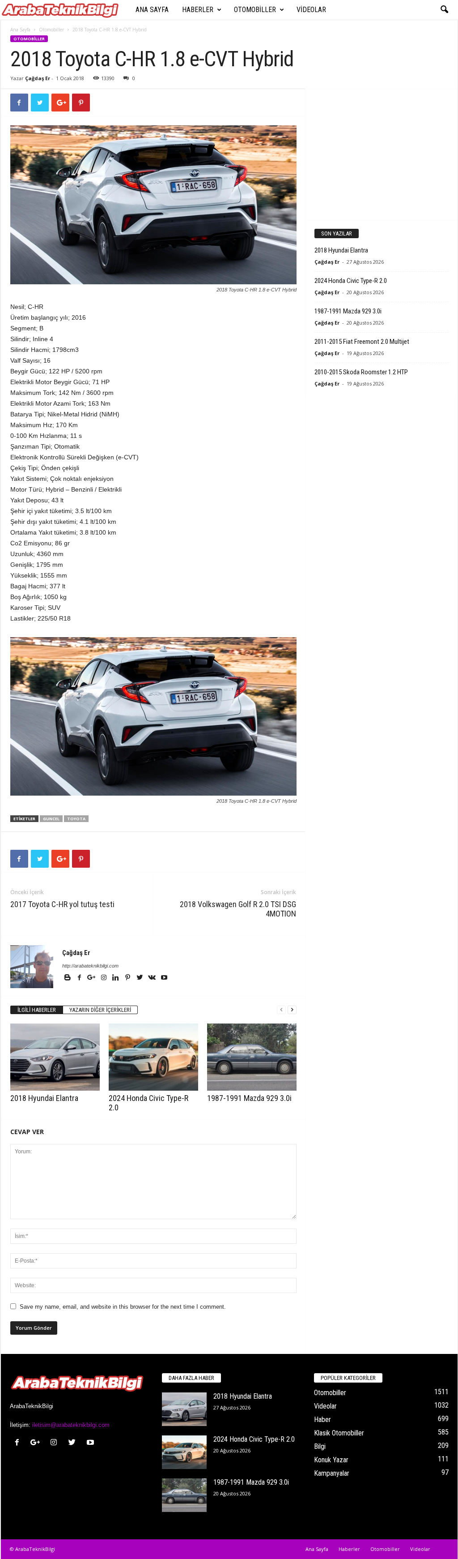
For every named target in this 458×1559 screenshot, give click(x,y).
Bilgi (320, 1446)
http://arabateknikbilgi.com (90, 965)
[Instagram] (104, 978)
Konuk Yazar (331, 1460)
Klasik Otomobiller (339, 1433)
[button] (444, 10)
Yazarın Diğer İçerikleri (100, 1009)
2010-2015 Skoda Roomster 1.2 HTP (361, 372)
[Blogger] (68, 978)
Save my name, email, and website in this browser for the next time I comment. (123, 1306)
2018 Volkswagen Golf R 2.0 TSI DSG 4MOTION (238, 908)
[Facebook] (80, 978)
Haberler (197, 9)
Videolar (311, 9)
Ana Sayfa (152, 9)
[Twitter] (141, 978)
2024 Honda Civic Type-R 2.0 (350, 281)
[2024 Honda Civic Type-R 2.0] (153, 1057)
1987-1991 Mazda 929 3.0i (249, 1098)
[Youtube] (164, 978)
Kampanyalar (331, 1473)
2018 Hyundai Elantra (44, 1098)
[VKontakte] (153, 978)
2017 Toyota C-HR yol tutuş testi (62, 904)
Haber (322, 1419)
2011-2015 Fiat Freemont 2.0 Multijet (361, 342)
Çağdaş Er (37, 78)
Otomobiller (255, 9)
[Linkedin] (116, 978)
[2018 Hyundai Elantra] (55, 1057)
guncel (51, 819)
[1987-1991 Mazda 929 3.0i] (252, 1057)
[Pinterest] (129, 978)
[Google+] (92, 978)
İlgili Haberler (36, 1009)
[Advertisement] (381, 154)
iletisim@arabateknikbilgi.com (71, 1425)
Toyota (76, 819)
